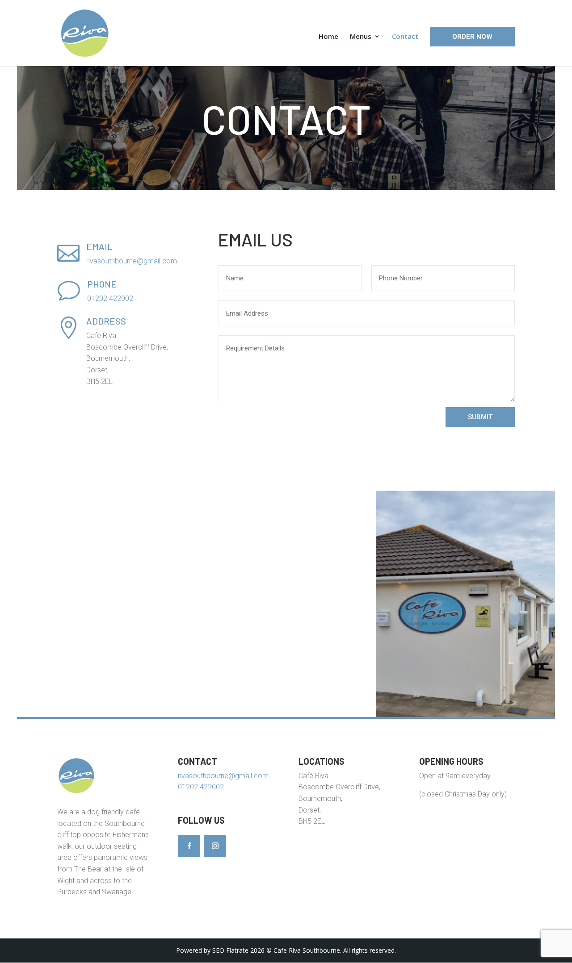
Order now (472, 37)
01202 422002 (110, 298)
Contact (405, 37)
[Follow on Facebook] (189, 846)
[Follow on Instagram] (215, 846)
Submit (480, 417)
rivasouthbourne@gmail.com (131, 261)
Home (328, 37)
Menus (360, 37)
